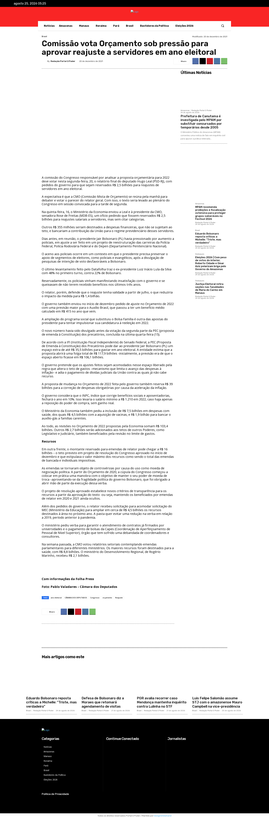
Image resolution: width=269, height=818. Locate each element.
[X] (245, 3)
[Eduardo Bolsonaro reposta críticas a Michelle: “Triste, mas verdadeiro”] (187, 236)
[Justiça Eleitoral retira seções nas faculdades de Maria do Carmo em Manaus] (187, 286)
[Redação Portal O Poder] (44, 61)
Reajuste (119, 597)
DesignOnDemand (162, 816)
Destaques (199, 254)
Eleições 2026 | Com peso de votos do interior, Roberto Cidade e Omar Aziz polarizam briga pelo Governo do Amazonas (211, 263)
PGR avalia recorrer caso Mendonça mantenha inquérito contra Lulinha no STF (161, 702)
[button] (222, 25)
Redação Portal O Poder (63, 61)
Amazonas (185, 110)
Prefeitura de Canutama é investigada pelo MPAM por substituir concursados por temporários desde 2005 (201, 121)
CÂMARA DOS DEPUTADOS (76, 597)
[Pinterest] (210, 61)
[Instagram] (239, 3)
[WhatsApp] (224, 61)
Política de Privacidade (55, 794)
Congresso (94, 597)
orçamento (107, 597)
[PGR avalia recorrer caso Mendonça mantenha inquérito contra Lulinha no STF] (162, 677)
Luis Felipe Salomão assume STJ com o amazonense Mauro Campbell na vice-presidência (217, 702)
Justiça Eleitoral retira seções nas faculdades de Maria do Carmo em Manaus (209, 289)
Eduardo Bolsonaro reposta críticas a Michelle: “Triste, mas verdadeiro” (208, 238)
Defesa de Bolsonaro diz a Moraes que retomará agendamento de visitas (103, 702)
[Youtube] (252, 3)
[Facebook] (232, 3)
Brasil (44, 36)
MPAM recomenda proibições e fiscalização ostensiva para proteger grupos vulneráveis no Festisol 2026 (210, 213)
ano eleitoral (56, 597)
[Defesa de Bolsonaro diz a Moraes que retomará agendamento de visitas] (107, 677)
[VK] (217, 61)
